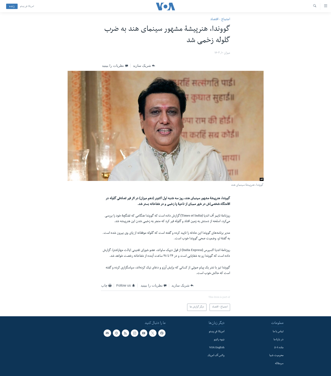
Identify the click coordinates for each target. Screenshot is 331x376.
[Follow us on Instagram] (134, 333)
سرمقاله (279, 363)
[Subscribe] (107, 333)
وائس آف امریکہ (215, 355)
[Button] (144, 66)
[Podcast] (116, 333)
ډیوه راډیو (219, 340)
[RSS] (125, 333)
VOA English (216, 347)
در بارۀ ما (278, 340)
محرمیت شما (276, 355)
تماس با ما (278, 331)
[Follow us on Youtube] (143, 333)
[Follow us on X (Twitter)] (152, 333)
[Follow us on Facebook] (162, 333)
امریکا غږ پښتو (27, 6)
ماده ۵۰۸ (278, 347)
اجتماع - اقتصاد (220, 20)
